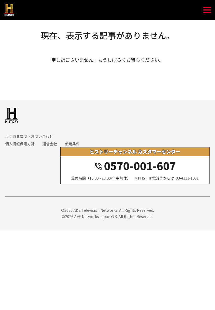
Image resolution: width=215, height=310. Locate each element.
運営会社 (49, 143)
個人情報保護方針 (20, 143)
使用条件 (72, 143)
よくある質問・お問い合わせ (29, 136)
